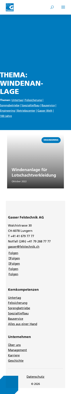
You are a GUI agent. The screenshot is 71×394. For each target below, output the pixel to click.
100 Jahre (6, 116)
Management (17, 350)
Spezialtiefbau (30, 105)
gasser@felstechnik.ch (23, 246)
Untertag (17, 100)
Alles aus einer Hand (22, 324)
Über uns (14, 345)
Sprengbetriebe (9, 105)
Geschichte (15, 360)
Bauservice (48, 105)
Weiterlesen (15, 136)
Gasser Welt (44, 110)
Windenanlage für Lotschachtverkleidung (34, 172)
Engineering (7, 110)
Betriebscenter (26, 110)
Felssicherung (33, 100)
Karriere (14, 355)
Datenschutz (35, 376)
